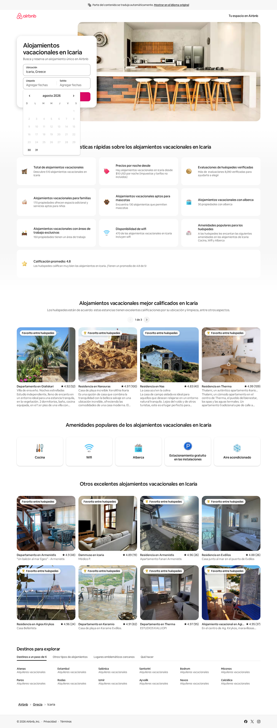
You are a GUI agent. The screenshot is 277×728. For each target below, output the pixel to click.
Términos (66, 721)
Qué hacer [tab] (147, 657)
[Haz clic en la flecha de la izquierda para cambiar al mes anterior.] (30, 96)
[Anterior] (130, 320)
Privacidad (50, 721)
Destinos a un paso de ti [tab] (32, 657)
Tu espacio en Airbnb (243, 16)
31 (36, 150)
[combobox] (56, 71)
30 (29, 150)
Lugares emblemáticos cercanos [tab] (114, 657)
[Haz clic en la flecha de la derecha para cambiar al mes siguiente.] (73, 96)
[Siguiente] (147, 320)
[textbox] (40, 85)
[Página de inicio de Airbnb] (26, 16)
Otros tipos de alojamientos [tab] (70, 657)
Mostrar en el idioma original (171, 5)
